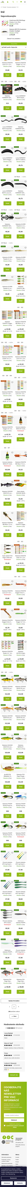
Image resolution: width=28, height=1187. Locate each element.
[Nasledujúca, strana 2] (14, 1007)
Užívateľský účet (19, 1142)
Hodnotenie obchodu (14, 1024)
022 (19, 81)
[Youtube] (12, 1137)
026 (7, 375)
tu (14, 1174)
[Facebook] (4, 1137)
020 (2, 81)
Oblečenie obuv (19, 1166)
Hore (15, 1016)
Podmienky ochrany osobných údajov (6, 1160)
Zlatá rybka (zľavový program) (20, 1145)
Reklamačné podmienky (7, 1163)
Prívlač (17, 1161)
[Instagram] (8, 1137)
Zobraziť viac (14, 1075)
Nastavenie (13, 1178)
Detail (7, 75)
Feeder (17, 1159)
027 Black (17, 176)
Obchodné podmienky (6, 1157)
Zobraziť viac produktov (13, 38)
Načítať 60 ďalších (14, 1001)
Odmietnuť (7, 1183)
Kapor (17, 1164)
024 (6, 81)
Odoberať (14, 1120)
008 (11, 375)
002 (22, 307)
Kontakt (17, 1157)
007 (9, 447)
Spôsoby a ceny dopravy (7, 1165)
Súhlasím (20, 1183)
